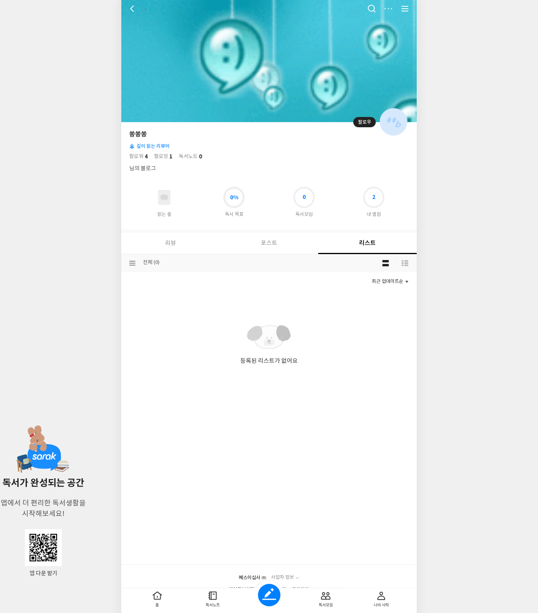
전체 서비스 (405, 9)
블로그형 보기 (386, 263)
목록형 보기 (405, 263)
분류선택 (132, 263)
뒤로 (133, 9)
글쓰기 (269, 595)
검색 (372, 9)
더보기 (388, 9)
